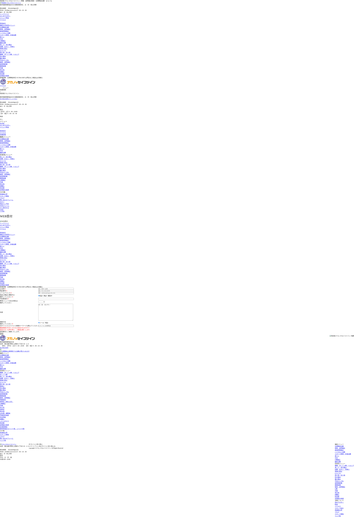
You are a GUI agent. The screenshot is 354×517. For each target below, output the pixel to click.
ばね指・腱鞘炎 (5, 413)
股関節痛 (3, 66)
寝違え (2, 386)
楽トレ (2, 37)
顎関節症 (3, 399)
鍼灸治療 (3, 43)
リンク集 (3, 440)
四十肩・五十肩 (5, 52)
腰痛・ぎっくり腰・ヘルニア (9, 54)
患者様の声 (3, 194)
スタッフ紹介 (339, 508)
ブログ (2, 198)
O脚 (336, 489)
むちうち (3, 50)
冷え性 (2, 407)
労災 (1, 39)
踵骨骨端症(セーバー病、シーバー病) (12, 429)
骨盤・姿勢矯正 (5, 29)
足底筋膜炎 (3, 427)
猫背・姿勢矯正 (5, 62)
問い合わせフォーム (6, 200)
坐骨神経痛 (3, 64)
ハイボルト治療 (5, 33)
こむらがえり (4, 421)
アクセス (3, 20)
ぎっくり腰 (3, 374)
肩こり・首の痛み (6, 44)
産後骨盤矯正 (4, 31)
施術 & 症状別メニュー (7, 25)
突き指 (2, 70)
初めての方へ (339, 502)
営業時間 (3, 134)
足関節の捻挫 (4, 75)
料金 (336, 504)
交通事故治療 (4, 27)
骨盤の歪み (3, 48)
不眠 (1, 68)
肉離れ (2, 72)
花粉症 (2, 409)
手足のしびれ (4, 60)
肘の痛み (3, 56)
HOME (2, 123)
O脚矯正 (3, 41)
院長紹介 (3, 23)
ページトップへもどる (177, 442)
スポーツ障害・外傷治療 (8, 35)
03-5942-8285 (8, 99)
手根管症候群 (4, 415)
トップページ (4, 14)
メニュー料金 (4, 18)
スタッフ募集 (4, 196)
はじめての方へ (5, 16)
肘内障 (2, 74)
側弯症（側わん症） (6, 401)
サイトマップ (69, 448)
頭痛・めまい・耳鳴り (7, 46)
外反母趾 (3, 417)
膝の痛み (3, 58)
